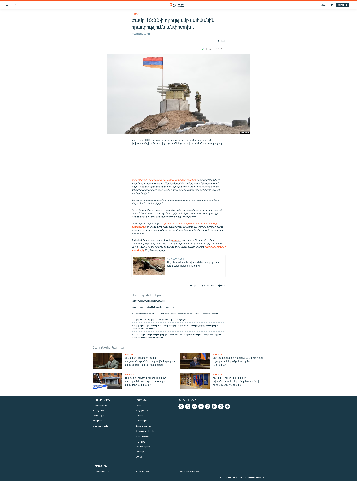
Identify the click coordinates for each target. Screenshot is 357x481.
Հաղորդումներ (99, 421)
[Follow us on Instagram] (207, 406)
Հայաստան (130, 354)
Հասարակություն (143, 426)
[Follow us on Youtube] (194, 406)
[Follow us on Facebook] (181, 406)
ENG (323, 4)
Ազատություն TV (100, 405)
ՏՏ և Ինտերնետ (143, 446)
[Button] (221, 41)
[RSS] (214, 406)
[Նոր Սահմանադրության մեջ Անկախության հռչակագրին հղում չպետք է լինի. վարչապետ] (195, 361)
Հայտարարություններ (189, 471)
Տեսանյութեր (98, 410)
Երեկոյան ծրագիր (100, 426)
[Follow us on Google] (227, 406)
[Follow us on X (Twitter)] (187, 406)
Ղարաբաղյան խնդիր (145, 431)
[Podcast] (220, 406)
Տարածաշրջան (142, 436)
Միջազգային (141, 441)
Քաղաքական (142, 410)
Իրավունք (129, 375)
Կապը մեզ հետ (142, 471)
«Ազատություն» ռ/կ (101, 471)
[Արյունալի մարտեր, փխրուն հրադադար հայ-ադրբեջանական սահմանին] (149, 266)
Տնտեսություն (141, 421)
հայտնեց (176, 240)
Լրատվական (98, 415)
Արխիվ (139, 457)
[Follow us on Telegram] (201, 406)
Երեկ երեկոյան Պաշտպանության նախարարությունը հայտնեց (164, 179)
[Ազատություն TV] (331, 5)
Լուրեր (135, 14)
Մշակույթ (140, 451)
